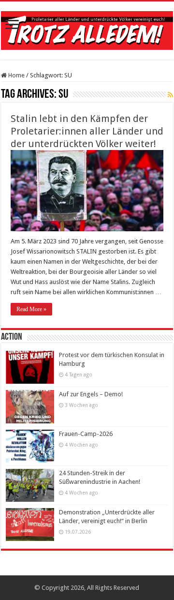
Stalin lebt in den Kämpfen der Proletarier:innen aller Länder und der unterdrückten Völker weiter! (87, 131)
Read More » (31, 309)
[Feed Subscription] (170, 95)
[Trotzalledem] (87, 28)
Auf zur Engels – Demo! (91, 394)
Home (16, 75)
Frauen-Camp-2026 (86, 433)
